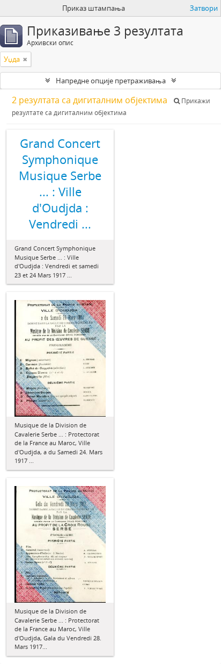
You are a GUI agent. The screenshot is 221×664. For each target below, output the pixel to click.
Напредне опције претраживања (111, 80)
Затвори (204, 8)
